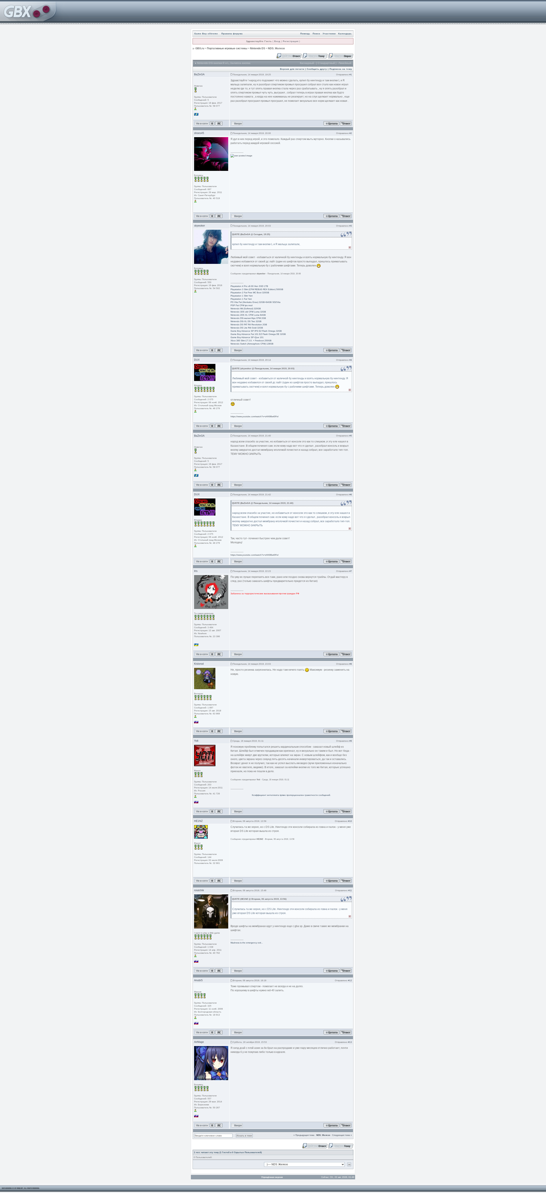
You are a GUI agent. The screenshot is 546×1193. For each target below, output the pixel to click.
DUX (197, 359)
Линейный (344, 63)
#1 (350, 74)
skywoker (199, 225)
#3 (350, 226)
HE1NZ (198, 821)
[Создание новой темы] (315, 55)
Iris (195, 571)
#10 (350, 821)
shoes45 (199, 133)
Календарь (345, 33)
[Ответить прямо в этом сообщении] (346, 123)
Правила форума (232, 33)
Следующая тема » (342, 1135)
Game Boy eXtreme (206, 33)
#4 (350, 360)
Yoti (196, 740)
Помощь (305, 33)
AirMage (199, 1041)
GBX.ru (199, 48)
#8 (350, 664)
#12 (350, 980)
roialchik (199, 890)
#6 (350, 494)
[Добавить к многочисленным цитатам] (331, 123)
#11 (350, 890)
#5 (350, 435)
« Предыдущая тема (303, 1135)
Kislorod (199, 663)
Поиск (316, 33)
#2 (350, 133)
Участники (329, 33)
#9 (350, 741)
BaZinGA (199, 74)
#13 (350, 1042)
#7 (350, 571)
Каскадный (307, 63)
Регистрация (290, 41)
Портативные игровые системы (227, 48)
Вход (277, 41)
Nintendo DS (257, 48)
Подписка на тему (341, 69)
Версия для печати (292, 69)
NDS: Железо (276, 48)
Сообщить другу (317, 69)
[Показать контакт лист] (212, 123)
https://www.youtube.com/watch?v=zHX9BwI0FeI (255, 416)
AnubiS (198, 980)
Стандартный (326, 63)
